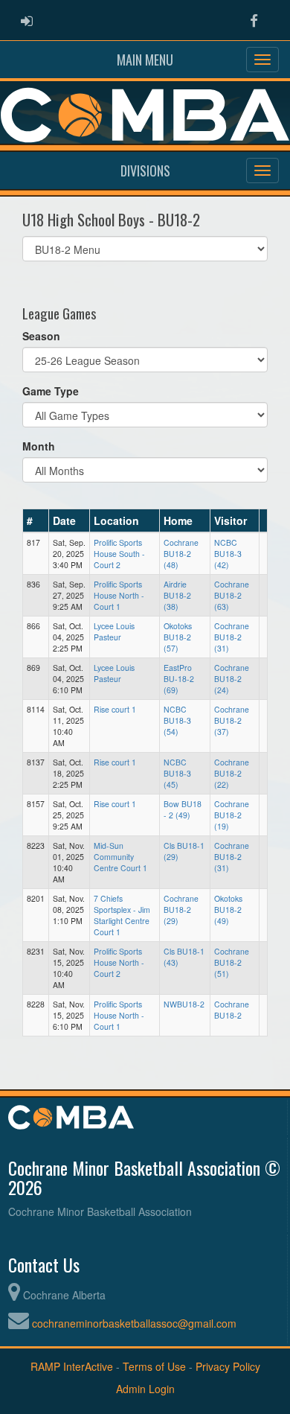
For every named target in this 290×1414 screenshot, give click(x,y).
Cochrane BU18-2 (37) (231, 720)
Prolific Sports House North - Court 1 (119, 595)
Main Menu (145, 59)
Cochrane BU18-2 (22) (231, 773)
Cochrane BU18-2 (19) (231, 815)
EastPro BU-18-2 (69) (179, 678)
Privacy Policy (228, 1366)
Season (41, 335)
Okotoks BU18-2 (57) (178, 637)
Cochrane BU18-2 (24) (231, 678)
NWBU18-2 (184, 1004)
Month (38, 446)
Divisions (145, 170)
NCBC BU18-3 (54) (177, 720)
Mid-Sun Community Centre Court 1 (120, 856)
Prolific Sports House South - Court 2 (119, 553)
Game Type (50, 390)
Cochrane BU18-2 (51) (231, 962)
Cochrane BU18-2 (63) (231, 595)
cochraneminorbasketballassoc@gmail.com (134, 1323)
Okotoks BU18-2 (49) (228, 909)
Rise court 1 (115, 709)
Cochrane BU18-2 (231, 1010)
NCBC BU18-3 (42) (228, 553)
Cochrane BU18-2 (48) (181, 553)
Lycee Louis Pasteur (114, 631)
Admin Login (145, 1388)
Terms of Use (154, 1366)
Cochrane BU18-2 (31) (231, 637)
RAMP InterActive (71, 1366)
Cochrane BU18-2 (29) (181, 909)
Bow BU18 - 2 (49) (183, 809)
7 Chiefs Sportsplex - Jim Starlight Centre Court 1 (122, 915)
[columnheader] (36, 521)
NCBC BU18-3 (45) (177, 773)
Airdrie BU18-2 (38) (177, 595)
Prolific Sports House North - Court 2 (119, 962)
